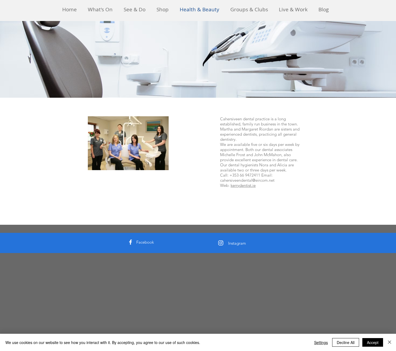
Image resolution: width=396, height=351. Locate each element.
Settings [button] (321, 342)
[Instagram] (220, 243)
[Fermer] (389, 342)
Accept (372, 342)
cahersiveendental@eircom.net (247, 180)
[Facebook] (130, 242)
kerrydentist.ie (243, 185)
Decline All (346, 342)
